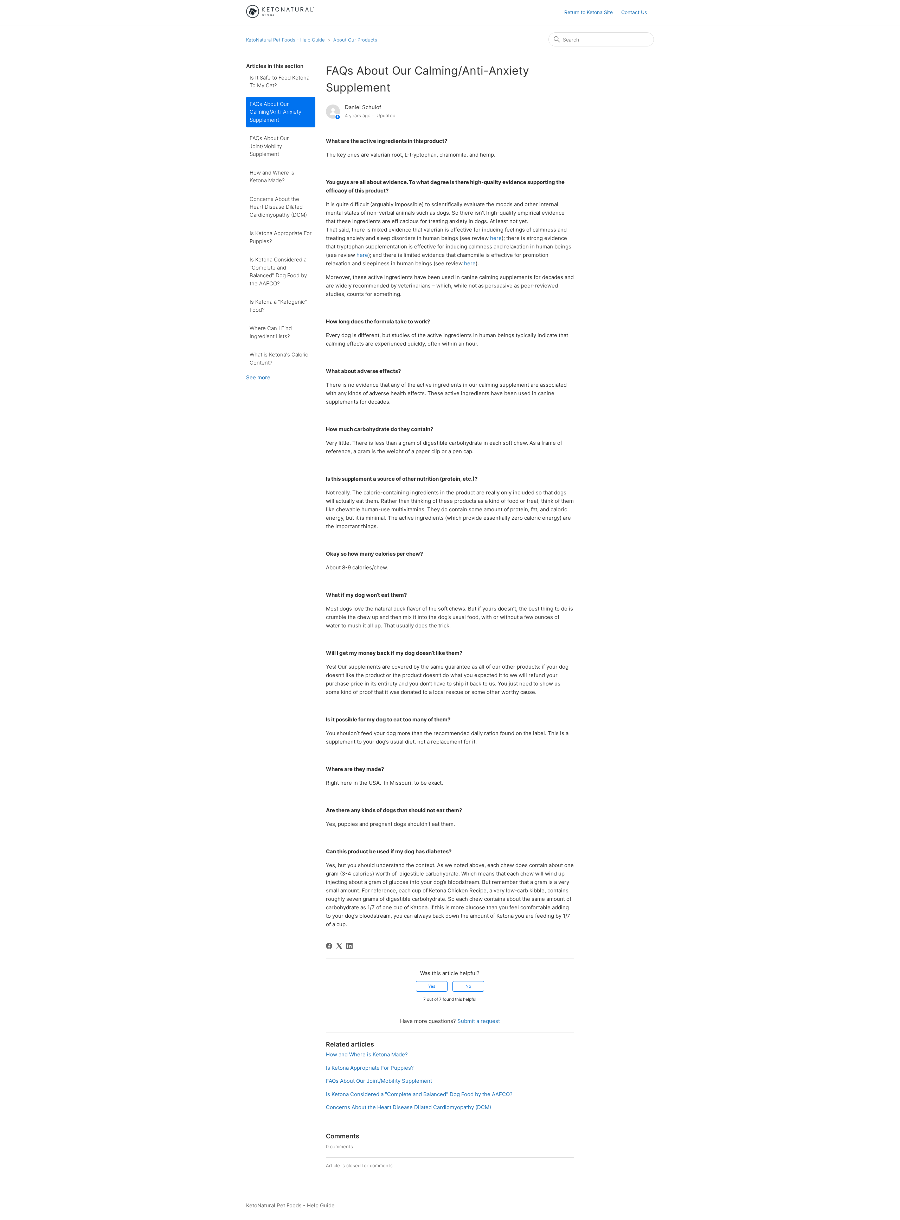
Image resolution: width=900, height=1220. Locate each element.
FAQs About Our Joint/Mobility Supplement (269, 146)
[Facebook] (329, 946)
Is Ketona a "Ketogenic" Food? (278, 305)
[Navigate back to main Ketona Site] (280, 16)
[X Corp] (339, 946)
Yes (431, 986)
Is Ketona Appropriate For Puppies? (280, 237)
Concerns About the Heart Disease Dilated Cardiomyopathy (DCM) (278, 207)
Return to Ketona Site (588, 12)
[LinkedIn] (349, 946)
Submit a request (478, 1021)
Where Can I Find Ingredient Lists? (271, 332)
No (468, 986)
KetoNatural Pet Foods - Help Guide (285, 40)
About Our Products (355, 40)
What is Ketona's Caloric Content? (279, 358)
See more (258, 377)
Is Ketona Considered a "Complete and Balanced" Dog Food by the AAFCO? (278, 271)
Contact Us (634, 12)
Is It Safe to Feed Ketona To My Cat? (279, 81)
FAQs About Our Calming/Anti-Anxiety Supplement (275, 112)
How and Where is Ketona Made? (272, 176)
